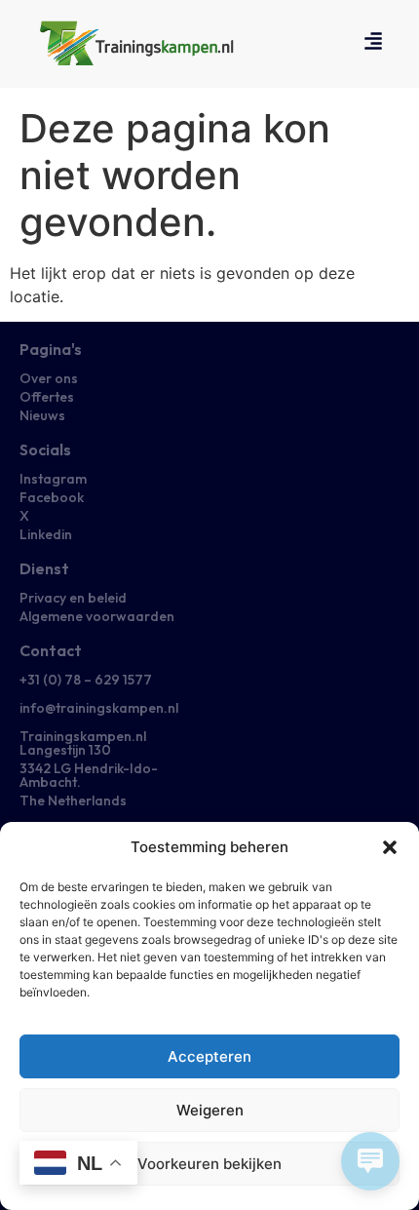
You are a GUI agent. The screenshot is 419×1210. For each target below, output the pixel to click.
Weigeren (210, 1110)
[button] (390, 847)
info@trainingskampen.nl (98, 708)
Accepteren (209, 1056)
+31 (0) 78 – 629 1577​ (85, 679)
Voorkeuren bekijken (209, 1163)
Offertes (46, 397)
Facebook (51, 497)
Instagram (53, 479)
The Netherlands (73, 800)
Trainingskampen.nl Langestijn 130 (82, 743)
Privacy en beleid (73, 597)
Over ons (48, 378)
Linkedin (45, 534)
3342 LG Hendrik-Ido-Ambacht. (88, 775)
